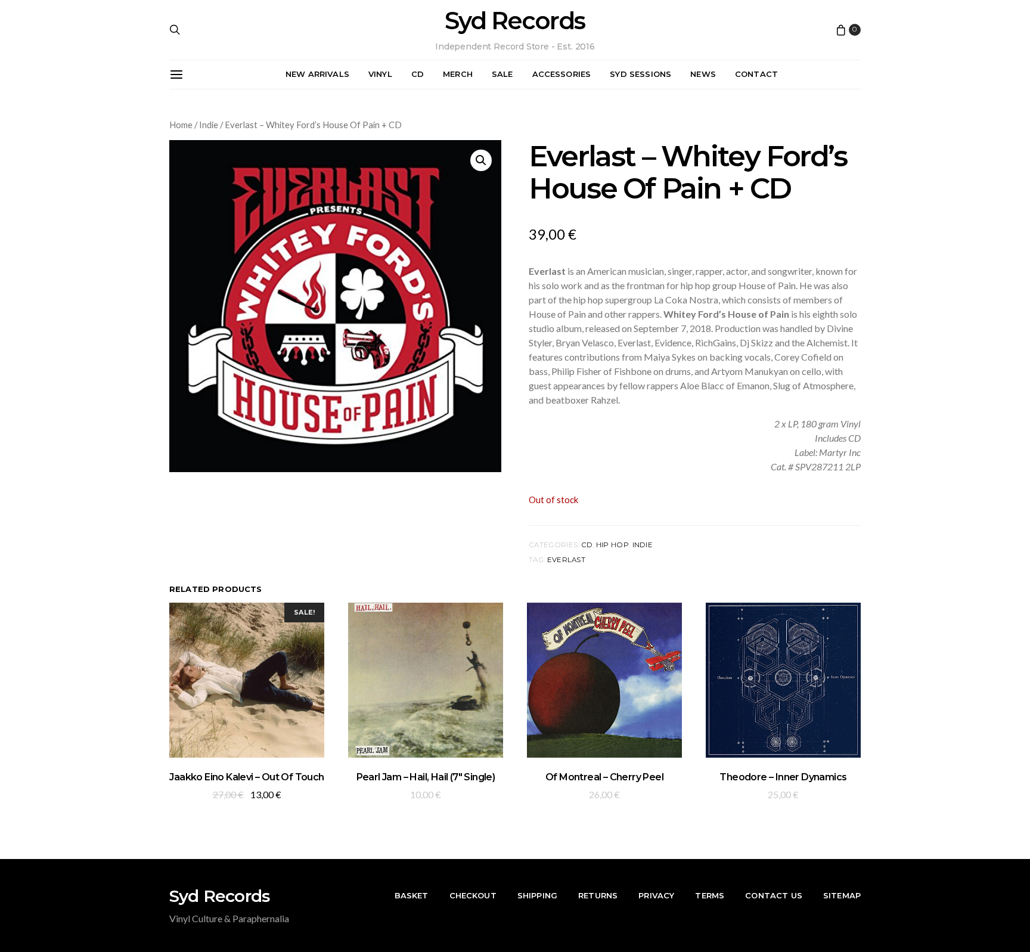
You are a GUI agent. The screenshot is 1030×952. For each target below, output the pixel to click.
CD (417, 74)
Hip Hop (612, 545)
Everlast (566, 560)
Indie (208, 124)
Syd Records (515, 21)
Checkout (473, 895)
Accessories (561, 74)
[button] (481, 160)
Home (181, 124)
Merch (458, 74)
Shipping (537, 895)
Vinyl (380, 74)
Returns (598, 895)
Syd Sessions (640, 74)
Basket (412, 895)
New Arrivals (317, 74)
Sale (502, 74)
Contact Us (773, 895)
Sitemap (842, 895)
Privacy (656, 895)
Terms (709, 895)
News (703, 74)
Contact (756, 74)
